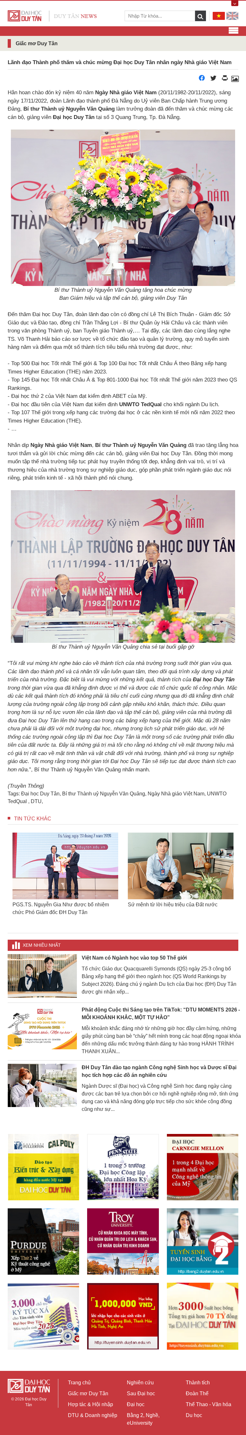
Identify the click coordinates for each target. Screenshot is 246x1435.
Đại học (135, 1404)
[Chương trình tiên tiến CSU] (43, 1167)
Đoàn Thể (197, 1393)
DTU (36, 801)
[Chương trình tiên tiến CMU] (202, 1167)
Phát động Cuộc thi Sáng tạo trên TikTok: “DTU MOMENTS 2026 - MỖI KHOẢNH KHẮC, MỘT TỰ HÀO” (161, 1013)
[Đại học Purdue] (43, 1241)
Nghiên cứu (140, 1382)
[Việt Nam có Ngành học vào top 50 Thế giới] (42, 975)
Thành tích (198, 1382)
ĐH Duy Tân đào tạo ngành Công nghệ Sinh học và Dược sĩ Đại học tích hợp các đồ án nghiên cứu (159, 1071)
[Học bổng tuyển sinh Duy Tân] (202, 1316)
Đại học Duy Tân (40, 793)
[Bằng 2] (202, 1241)
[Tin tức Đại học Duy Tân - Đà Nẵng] (52, 15)
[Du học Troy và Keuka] (123, 1241)
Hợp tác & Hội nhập (90, 1404)
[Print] (225, 79)
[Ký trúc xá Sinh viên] (43, 1316)
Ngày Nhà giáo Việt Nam (176, 793)
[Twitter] (213, 79)
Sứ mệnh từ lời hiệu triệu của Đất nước (172, 904)
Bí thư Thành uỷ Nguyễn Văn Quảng (103, 793)
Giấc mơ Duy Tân (88, 1393)
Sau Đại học (141, 1393)
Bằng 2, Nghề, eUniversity (143, 1419)
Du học (194, 1415)
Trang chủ (79, 1382)
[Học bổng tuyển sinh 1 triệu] (123, 1316)
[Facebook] (202, 79)
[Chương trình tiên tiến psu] (123, 1167)
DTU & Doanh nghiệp (92, 1415)
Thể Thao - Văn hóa (208, 1404)
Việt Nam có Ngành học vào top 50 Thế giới (134, 958)
